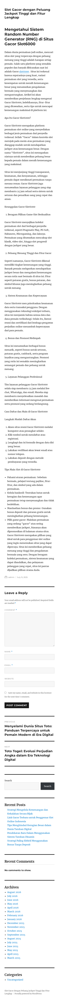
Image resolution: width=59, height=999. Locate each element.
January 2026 (14, 919)
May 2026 (12, 903)
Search (8, 780)
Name (8, 651)
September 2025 (16, 934)
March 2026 (13, 911)
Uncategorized (15, 979)
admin (11, 577)
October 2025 (14, 930)
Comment (11, 610)
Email (9, 665)
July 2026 (12, 896)
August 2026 (14, 892)
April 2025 (13, 954)
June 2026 (12, 900)
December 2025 (15, 923)
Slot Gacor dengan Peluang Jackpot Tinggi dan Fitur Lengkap (27, 13)
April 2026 (13, 907)
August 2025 (14, 938)
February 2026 (15, 915)
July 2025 (12, 942)
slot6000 (24, 71)
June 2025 (12, 946)
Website (9, 679)
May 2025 (12, 950)
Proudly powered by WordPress (28, 994)
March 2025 (13, 957)
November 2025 (16, 927)
